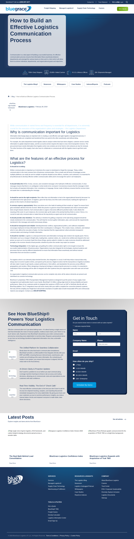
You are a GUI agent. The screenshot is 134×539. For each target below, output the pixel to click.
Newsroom (47, 84)
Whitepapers (61, 84)
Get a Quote (122, 9)
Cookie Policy (75, 535)
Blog (13, 96)
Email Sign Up (52, 521)
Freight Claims (53, 512)
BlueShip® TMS (53, 509)
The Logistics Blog (81, 480)
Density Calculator (54, 515)
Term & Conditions (52, 535)
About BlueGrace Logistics (110, 480)
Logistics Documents (108, 495)
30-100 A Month (81, 375)
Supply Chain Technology (86, 8)
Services (51, 480)
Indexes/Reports (92, 84)
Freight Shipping (50, 8)
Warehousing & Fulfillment (56, 489)
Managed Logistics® (66, 8)
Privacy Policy (64, 535)
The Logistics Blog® (31, 84)
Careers (101, 8)
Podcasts (107, 84)
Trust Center (105, 486)
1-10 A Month (80, 368)
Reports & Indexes (81, 495)
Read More (12, 463)
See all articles (118, 419)
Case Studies (76, 84)
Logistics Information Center (57, 518)
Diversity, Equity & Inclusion (111, 492)
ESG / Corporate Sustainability (111, 489)
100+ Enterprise (81, 379)
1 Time (78, 365)
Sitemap (104, 498)
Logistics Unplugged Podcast (84, 486)
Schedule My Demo (84, 385)
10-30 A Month (81, 372)
